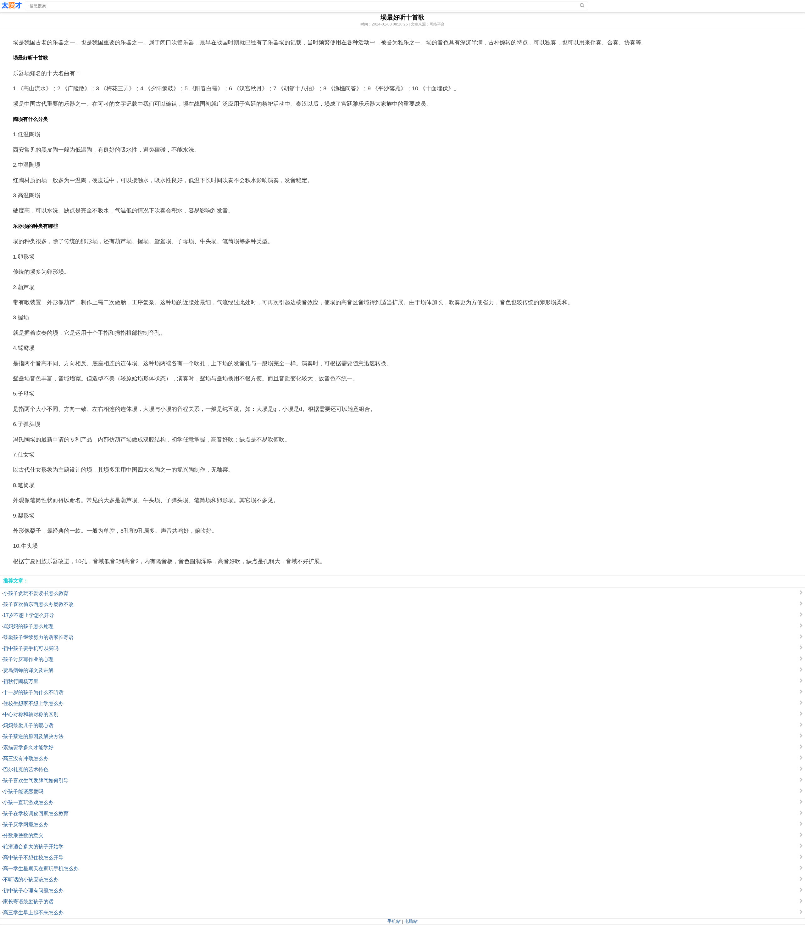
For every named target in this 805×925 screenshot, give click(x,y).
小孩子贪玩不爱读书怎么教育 (36, 593)
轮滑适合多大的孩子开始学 (33, 846)
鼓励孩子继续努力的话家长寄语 (38, 637)
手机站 (394, 921)
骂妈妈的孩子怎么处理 (28, 626)
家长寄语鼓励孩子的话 (28, 901)
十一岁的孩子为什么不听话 (33, 692)
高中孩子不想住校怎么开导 (33, 857)
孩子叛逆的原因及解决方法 (33, 736)
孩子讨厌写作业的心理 (28, 659)
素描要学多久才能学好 (28, 747)
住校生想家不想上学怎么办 (33, 703)
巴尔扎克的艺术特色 (25, 769)
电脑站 (411, 921)
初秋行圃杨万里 (20, 681)
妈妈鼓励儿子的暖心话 (28, 725)
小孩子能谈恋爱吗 (23, 791)
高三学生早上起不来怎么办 (33, 912)
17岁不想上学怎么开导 (28, 615)
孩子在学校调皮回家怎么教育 (36, 813)
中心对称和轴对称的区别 (30, 714)
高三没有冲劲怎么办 (25, 758)
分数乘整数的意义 (23, 835)
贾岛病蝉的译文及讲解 (28, 670)
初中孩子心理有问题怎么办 (33, 890)
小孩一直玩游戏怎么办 (28, 802)
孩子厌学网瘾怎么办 (25, 824)
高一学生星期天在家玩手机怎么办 (41, 868)
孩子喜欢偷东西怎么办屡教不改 (38, 604)
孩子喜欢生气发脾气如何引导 (36, 780)
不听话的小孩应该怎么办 (30, 879)
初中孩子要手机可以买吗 (30, 648)
